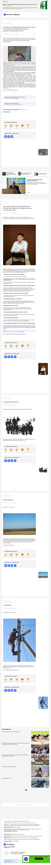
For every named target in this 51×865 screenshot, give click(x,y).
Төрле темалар (29, 804)
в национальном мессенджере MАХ (13, 104)
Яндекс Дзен (39, 858)
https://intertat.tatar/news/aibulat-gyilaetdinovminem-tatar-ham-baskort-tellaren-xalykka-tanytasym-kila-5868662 (19, 331)
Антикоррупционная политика (10, 859)
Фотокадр (6, 398)
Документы (21, 804)
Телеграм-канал (23, 109)
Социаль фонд (7, 23)
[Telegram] (12, 136)
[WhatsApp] (15, 357)
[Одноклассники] (9, 136)
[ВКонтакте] (5, 136)
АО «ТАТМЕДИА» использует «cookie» (12, 860)
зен (11, 111)
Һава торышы (7, 495)
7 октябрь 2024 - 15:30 (7, 608)
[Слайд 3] (25, 195)
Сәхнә (5, 202)
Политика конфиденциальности (11, 862)
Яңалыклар (7, 601)
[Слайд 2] (24, 195)
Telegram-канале (9, 98)
